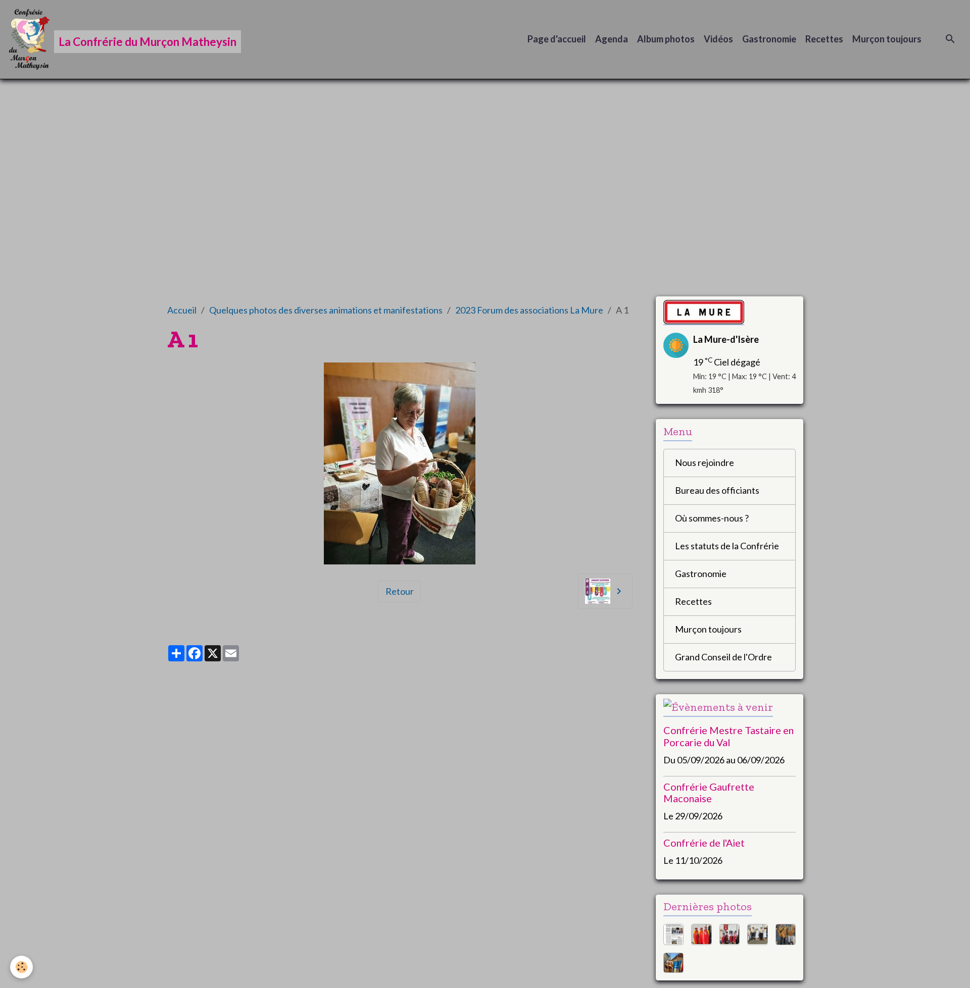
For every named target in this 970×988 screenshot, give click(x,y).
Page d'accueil (556, 38)
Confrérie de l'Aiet (704, 843)
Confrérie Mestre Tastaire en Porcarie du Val (728, 736)
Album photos (666, 38)
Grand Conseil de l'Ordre (723, 656)
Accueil (182, 310)
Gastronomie (769, 38)
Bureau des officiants (717, 490)
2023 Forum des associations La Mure (529, 310)
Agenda (611, 38)
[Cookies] (21, 967)
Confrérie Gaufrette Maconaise (708, 793)
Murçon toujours (887, 38)
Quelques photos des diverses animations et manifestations (326, 310)
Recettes (824, 38)
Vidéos (718, 38)
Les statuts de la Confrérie (727, 545)
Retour (399, 591)
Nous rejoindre (704, 462)
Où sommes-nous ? (712, 518)
